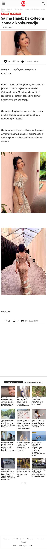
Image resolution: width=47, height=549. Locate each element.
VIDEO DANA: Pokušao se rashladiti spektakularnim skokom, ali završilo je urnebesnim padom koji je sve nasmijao (38, 449)
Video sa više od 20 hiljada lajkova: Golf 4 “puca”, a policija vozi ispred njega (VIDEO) (8, 423)
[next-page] (25, 483)
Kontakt (23, 542)
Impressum (40, 539)
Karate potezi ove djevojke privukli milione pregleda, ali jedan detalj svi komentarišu (38, 423)
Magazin (10, 9)
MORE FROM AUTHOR (32, 382)
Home (3, 9)
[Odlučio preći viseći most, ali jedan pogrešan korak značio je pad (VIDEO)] (39, 391)
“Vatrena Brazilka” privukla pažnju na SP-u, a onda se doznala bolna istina (23, 473)
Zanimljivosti (19, 9)
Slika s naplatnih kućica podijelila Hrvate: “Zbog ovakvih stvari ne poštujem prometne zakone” (8, 446)
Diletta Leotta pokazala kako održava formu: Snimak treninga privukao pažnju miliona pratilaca (7, 402)
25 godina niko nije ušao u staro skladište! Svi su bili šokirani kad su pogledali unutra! (39, 473)
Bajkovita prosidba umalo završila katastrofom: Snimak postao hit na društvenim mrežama (23, 446)
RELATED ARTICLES (13, 382)
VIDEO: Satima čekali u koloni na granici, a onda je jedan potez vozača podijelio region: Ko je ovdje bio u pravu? (8, 474)
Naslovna (7, 539)
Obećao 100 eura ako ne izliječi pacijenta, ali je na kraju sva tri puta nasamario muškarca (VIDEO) (23, 424)
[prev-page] (22, 483)
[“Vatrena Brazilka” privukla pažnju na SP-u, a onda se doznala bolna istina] (24, 463)
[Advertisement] (23, 350)
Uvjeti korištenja (18, 539)
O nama (30, 539)
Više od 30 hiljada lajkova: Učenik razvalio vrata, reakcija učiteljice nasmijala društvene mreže (23, 402)
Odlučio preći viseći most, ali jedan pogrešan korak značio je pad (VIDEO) (37, 401)
